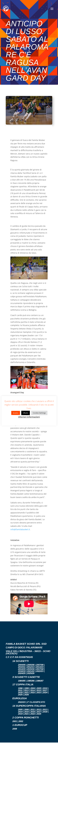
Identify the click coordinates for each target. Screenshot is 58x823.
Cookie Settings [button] (39, 413)
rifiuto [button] (25, 413)
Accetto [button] (15, 413)
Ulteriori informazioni (29, 416)
